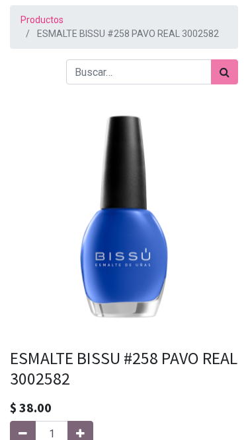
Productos (42, 20)
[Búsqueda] (224, 71)
